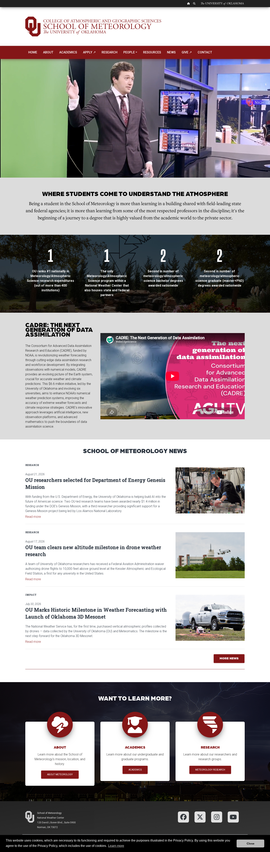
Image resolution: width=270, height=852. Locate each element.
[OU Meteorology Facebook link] (183, 817)
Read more (33, 517)
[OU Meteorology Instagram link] (217, 817)
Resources (152, 52)
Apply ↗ (89, 52)
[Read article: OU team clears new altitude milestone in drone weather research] (210, 555)
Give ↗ (187, 52)
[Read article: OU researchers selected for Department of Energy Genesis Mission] (210, 490)
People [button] (129, 52)
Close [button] (250, 843)
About (48, 52)
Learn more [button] (116, 845)
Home (32, 52)
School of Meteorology (49, 813)
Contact (205, 52)
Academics (68, 52)
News (171, 52)
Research (109, 52)
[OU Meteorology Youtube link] (233, 817)
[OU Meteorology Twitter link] (200, 817)
